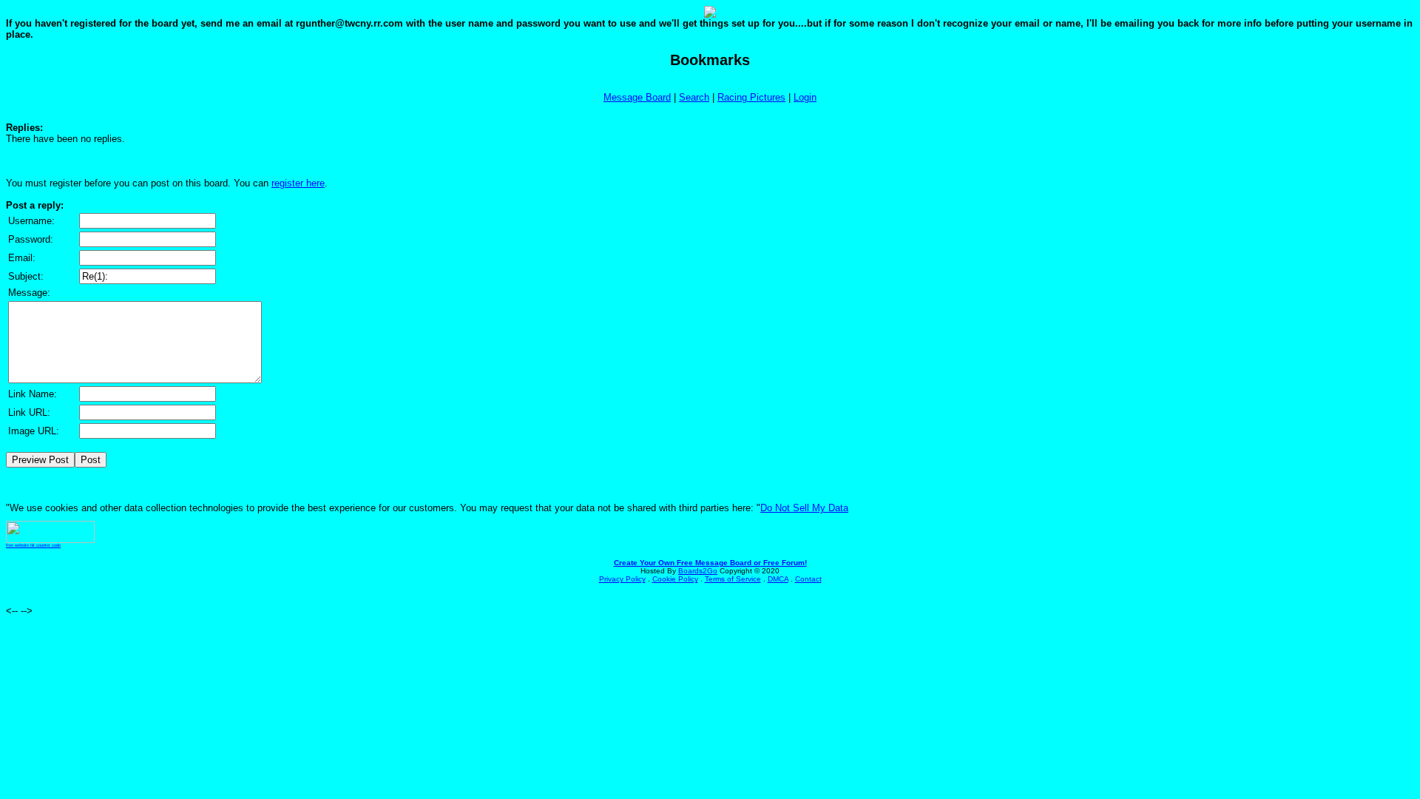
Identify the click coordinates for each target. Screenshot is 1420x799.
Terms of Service (733, 579)
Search (694, 97)
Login (805, 97)
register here (298, 183)
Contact (808, 579)
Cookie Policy (675, 579)
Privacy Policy (622, 579)
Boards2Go (697, 571)
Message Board (637, 97)
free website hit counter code (33, 545)
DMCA (778, 579)
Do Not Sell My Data (804, 507)
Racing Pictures (751, 97)
